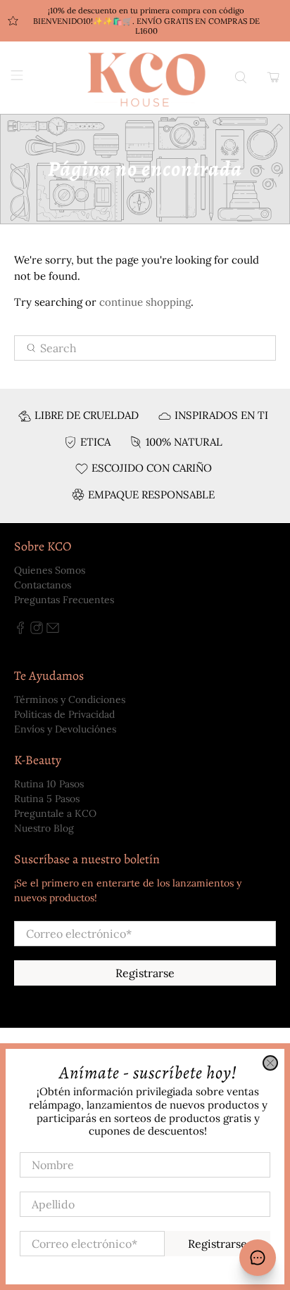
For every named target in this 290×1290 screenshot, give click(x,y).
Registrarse (217, 1244)
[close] (270, 1063)
